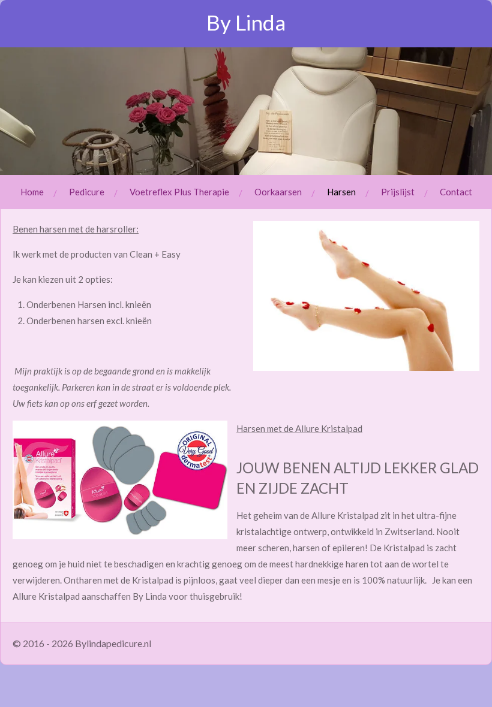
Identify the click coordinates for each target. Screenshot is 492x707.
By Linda (246, 22)
